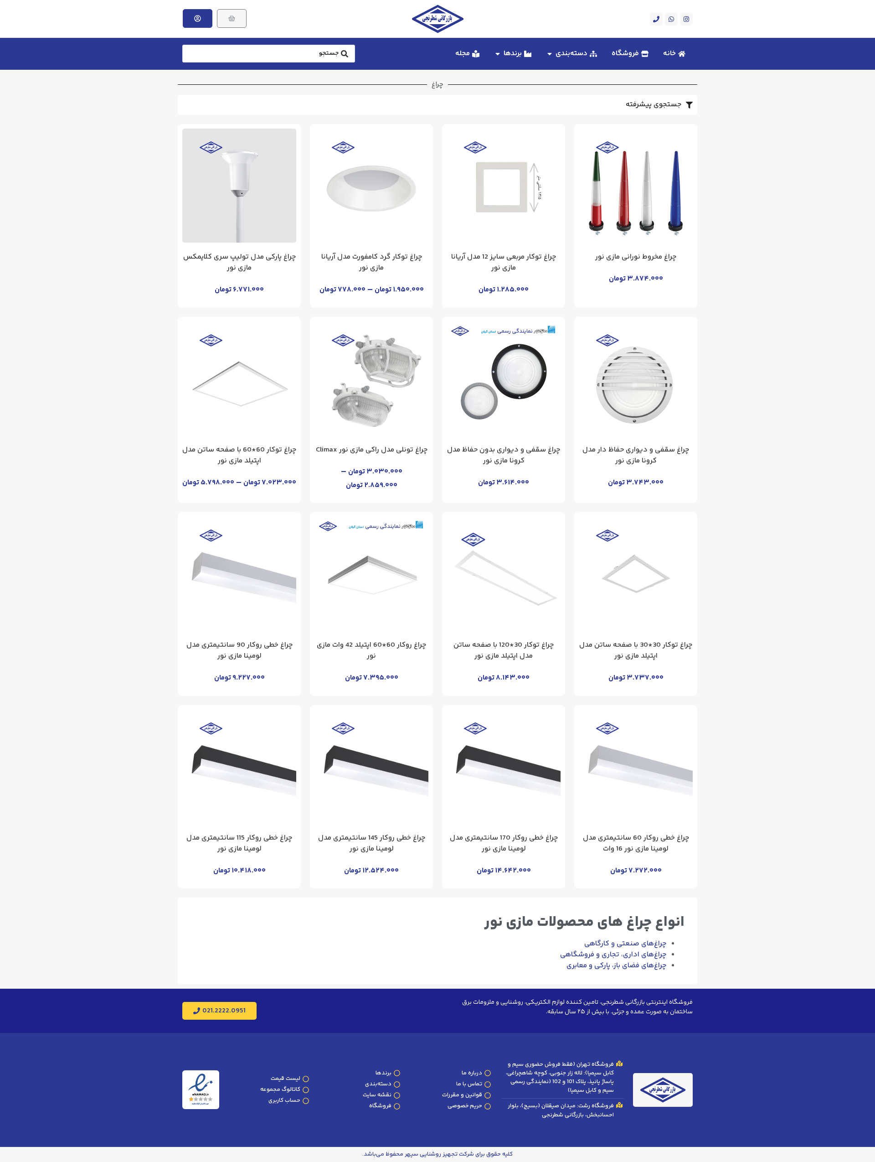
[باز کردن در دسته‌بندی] (549, 53)
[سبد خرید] (232, 18)
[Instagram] (686, 19)
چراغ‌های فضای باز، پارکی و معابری (616, 965)
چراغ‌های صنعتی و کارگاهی (625, 943)
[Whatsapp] (671, 19)
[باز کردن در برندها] (497, 53)
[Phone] (656, 19)
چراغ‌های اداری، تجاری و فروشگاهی (613, 954)
